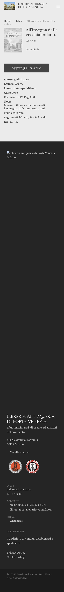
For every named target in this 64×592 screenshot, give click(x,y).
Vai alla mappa (19, 452)
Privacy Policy (16, 552)
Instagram (16, 520)
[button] (58, 6)
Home (7, 21)
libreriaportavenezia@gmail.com (31, 509)
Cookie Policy (16, 557)
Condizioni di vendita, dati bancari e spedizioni (30, 541)
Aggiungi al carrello (26, 68)
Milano (23, 117)
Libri (19, 21)
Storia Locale (38, 117)
